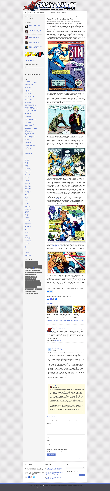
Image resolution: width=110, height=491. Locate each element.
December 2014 (28, 186)
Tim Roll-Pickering (56, 349)
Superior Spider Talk (30, 60)
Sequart (26, 130)
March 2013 (27, 218)
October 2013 (27, 208)
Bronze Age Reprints (29, 90)
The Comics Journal (29, 142)
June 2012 (27, 231)
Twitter (34, 477)
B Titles (35, 264)
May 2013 (27, 215)
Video (36, 293)
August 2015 (27, 174)
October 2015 (27, 172)
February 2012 (27, 237)
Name (48, 437)
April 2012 (27, 234)
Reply (82, 379)
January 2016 (27, 168)
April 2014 (27, 199)
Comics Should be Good (29, 104)
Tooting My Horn (29, 289)
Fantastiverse (27, 111)
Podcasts (27, 272)
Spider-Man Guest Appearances (32, 283)
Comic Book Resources (29, 96)
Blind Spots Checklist (55, 12)
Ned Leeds (78, 320)
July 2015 (26, 176)
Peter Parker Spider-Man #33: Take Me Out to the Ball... (52, 316)
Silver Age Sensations (29, 133)
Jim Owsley (67, 320)
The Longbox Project (29, 144)
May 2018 (27, 160)
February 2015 (27, 183)
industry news (28, 268)
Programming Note (36, 272)
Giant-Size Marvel (28, 116)
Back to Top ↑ (82, 458)
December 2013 (28, 205)
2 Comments (77, 21)
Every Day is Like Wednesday (31, 110)
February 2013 (27, 220)
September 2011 (28, 244)
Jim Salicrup (73, 320)
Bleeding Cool (27, 85)
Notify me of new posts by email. (55, 451)
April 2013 (27, 217)
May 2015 (26, 179)
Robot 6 (26, 127)
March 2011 (27, 254)
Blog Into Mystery (28, 87)
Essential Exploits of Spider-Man (31, 108)
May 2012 (27, 232)
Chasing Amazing (40, 485)
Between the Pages (29, 84)
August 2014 (27, 192)
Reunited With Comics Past (34, 25)
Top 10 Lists (38, 289)
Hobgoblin (50, 320)
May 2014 (27, 197)
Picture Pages (35, 270)
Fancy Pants (59, 485)
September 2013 (28, 209)
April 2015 (27, 180)
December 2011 (28, 240)
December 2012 (28, 223)
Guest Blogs (38, 266)
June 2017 (26, 162)
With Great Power (28, 150)
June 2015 (27, 177)
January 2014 (27, 203)
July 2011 (26, 247)
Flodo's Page (27, 114)
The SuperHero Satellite (30, 147)
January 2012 (27, 238)
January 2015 (27, 185)
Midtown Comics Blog (29, 124)
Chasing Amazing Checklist (43, 12)
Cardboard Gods (28, 91)
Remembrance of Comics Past (32, 280)
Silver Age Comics (28, 131)
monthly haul (37, 268)
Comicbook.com (28, 101)
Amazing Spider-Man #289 (58, 25)
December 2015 (28, 169)
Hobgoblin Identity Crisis (59, 320)
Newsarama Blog (28, 125)
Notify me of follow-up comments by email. (57, 449)
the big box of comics (30, 287)
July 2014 (26, 194)
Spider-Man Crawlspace (30, 136)
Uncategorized (29, 293)
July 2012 (26, 229)
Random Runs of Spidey (30, 276)
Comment (49, 423)
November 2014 (28, 188)
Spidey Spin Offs (37, 285)
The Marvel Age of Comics (30, 145)
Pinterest (31, 477)
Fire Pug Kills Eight (29, 113)
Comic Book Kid (28, 93)
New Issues (28, 270)
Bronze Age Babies (28, 88)
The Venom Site (28, 148)
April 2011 (27, 252)
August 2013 (27, 211)
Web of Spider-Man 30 (60, 322)
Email (48, 440)
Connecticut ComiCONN (56, 245)
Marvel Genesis (28, 122)
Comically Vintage (28, 99)
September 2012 (28, 226)
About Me (64, 12)
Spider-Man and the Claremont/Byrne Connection (77, 316)
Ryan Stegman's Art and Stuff (31, 128)
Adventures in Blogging (31, 261)
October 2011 (27, 243)
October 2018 (27, 159)
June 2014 (27, 195)
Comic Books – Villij (29, 98)
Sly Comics (27, 134)
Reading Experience (30, 278)
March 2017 (27, 166)
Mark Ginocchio (52, 21)
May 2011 (26, 251)
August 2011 (27, 246)
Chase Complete (31, 12)
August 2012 (27, 228)
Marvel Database (28, 121)
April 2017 (27, 165)
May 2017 (26, 163)
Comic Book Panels (29, 95)
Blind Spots (53, 16)
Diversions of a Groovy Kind (30, 105)
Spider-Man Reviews (29, 137)
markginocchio (61, 328)
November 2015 (28, 171)
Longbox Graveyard (29, 118)
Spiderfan (27, 139)
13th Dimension (28, 81)
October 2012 (27, 225)
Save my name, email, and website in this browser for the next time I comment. (65, 447)
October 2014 (27, 189)
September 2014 (28, 191)
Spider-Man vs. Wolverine (77, 188)
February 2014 (27, 202)
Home (25, 12)
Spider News (28, 285)
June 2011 (26, 249)
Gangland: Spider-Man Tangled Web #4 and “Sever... (65, 316)
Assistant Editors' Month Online (31, 82)
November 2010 (28, 255)
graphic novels (29, 266)
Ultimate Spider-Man (30, 291)
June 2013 (27, 214)
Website (48, 444)
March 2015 (27, 182)
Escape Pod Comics (29, 107)
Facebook (29, 477)
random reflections (30, 274)
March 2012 (27, 235)
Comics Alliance (28, 102)
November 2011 (28, 241)
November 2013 (28, 206)
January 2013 (27, 221)
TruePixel (46, 485)
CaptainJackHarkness (77, 485)
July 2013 (26, 212)
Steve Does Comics (28, 140)
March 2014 (27, 200)
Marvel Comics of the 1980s (30, 119)
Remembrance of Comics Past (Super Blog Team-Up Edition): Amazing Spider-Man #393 (35, 32)
